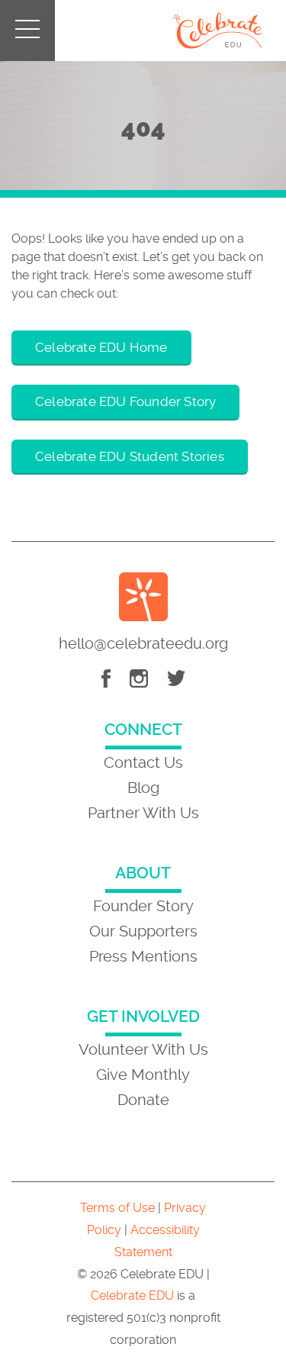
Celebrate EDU (132, 1295)
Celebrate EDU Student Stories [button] (129, 456)
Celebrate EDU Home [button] (101, 347)
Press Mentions (143, 956)
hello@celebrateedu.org (143, 643)
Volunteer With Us (143, 1049)
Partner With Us (143, 813)
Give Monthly (143, 1074)
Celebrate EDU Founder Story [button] (125, 401)
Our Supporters (143, 931)
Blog (143, 787)
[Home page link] (217, 30)
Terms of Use (117, 1207)
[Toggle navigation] (15, 22)
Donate (143, 1100)
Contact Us (143, 762)
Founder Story (143, 906)
